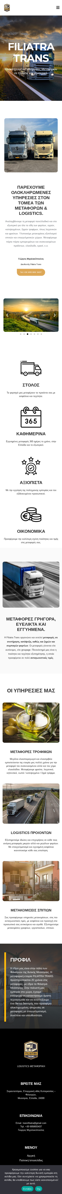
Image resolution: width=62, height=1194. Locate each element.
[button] (7, 315)
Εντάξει (27, 1188)
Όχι (39, 1188)
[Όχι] (57, 1179)
